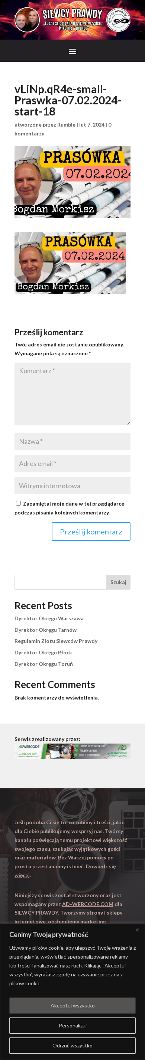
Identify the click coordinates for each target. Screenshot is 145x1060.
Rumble (66, 124)
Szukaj (118, 582)
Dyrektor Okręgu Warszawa (49, 618)
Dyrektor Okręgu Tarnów (45, 630)
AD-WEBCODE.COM (87, 904)
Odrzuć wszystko (72, 1045)
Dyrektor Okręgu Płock (43, 652)
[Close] (137, 929)
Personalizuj (73, 1025)
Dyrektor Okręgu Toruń (43, 664)
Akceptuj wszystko (73, 1005)
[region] (72, 991)
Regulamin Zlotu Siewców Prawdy (55, 641)
